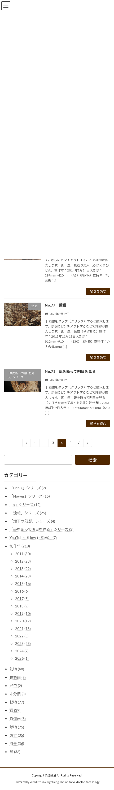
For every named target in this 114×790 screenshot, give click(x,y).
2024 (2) (22, 651)
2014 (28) (23, 576)
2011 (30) (23, 553)
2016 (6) (22, 591)
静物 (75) (17, 727)
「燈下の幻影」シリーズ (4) (32, 521)
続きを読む (98, 291)
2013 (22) (23, 568)
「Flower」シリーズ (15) (30, 496)
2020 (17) (23, 621)
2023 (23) (23, 643)
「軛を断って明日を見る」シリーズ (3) (41, 529)
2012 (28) (23, 561)
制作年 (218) (20, 546)
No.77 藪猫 (55, 305)
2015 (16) (23, 583)
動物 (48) (17, 669)
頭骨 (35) (17, 735)
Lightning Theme (57, 781)
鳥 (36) (15, 752)
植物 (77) (17, 702)
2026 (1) (22, 658)
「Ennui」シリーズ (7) (28, 488)
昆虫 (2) (16, 685)
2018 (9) (22, 606)
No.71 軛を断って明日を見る (70, 371)
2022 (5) (22, 636)
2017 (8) (22, 598)
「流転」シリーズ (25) (28, 513)
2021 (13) (23, 628)
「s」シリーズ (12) (25, 504)
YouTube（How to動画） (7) (33, 538)
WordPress (37, 781)
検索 (92, 460)
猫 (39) (15, 710)
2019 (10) (23, 613)
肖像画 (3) (18, 718)
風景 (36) (17, 743)
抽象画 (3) (18, 677)
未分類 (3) (18, 694)
